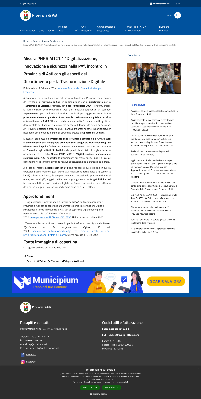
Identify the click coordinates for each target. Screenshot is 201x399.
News (35, 41)
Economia (28, 92)
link (126, 382)
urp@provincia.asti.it (38, 344)
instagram (31, 361)
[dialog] (100, 382)
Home (26, 41)
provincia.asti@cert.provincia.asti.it (43, 348)
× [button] (198, 369)
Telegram (68, 261)
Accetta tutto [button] (90, 388)
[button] (100, 394)
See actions (133, 55)
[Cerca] (177, 15)
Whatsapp (55, 261)
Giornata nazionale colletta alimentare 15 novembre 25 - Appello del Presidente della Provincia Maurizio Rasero (151, 210)
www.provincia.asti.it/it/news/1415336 (50, 217)
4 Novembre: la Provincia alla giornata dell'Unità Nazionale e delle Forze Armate (153, 230)
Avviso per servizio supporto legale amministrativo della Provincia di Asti (154, 112)
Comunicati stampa (91, 88)
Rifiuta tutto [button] (111, 387)
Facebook (31, 261)
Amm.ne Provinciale (51, 41)
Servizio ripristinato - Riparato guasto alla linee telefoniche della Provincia (153, 221)
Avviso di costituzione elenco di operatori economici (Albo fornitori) (150, 153)
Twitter (43, 261)
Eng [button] (175, 3)
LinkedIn (81, 261)
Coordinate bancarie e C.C (115, 329)
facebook (31, 354)
